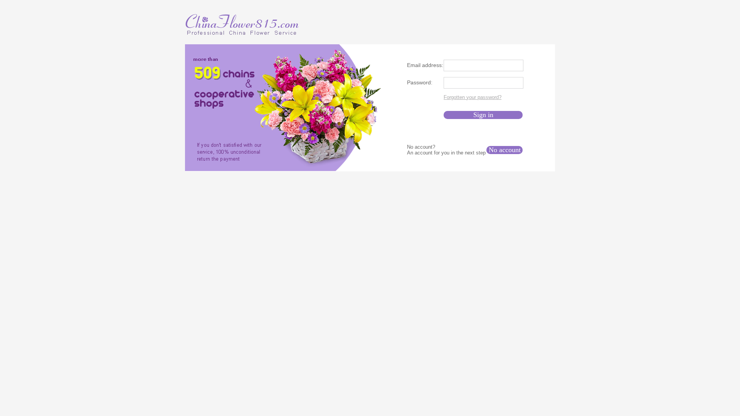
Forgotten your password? (472, 97)
